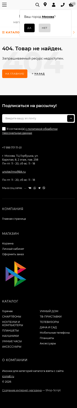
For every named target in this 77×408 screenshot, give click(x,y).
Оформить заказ (13, 254)
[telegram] (39, 188)
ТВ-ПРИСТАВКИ (51, 316)
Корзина (7, 243)
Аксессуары (48, 343)
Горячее (7, 311)
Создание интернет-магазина (22, 390)
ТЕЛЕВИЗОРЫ (49, 322)
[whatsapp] (35, 188)
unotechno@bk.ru (14, 171)
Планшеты (47, 338)
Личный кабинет (13, 248)
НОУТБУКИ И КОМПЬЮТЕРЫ (12, 323)
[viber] (44, 188)
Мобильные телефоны (55, 332)
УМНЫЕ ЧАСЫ (12, 341)
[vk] (29, 188)
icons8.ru (8, 376)
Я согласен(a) (30, 131)
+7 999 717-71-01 (12, 147)
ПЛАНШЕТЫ (10, 330)
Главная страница (14, 218)
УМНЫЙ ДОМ (49, 311)
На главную (14, 73)
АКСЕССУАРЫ (11, 346)
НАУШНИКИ (10, 335)
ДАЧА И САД (48, 327)
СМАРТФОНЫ (11, 316)
